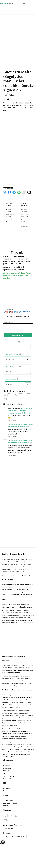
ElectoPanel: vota (18, 335)
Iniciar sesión (21, 836)
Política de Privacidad (10, 803)
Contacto (6, 806)
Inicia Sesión (7, 779)
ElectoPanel (7, 768)
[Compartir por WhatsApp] (19, 192)
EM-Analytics (7, 788)
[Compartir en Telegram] (14, 192)
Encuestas (6, 765)
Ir (27, 347)
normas (17, 256)
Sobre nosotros (8, 800)
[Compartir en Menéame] (24, 192)
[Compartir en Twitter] (5, 192)
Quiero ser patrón (8, 776)
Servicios (6, 771)
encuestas (29, 697)
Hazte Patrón (26, 273)
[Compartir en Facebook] (9, 192)
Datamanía (6, 791)
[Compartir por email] (28, 192)
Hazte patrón (9, 836)
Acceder (27, 311)
